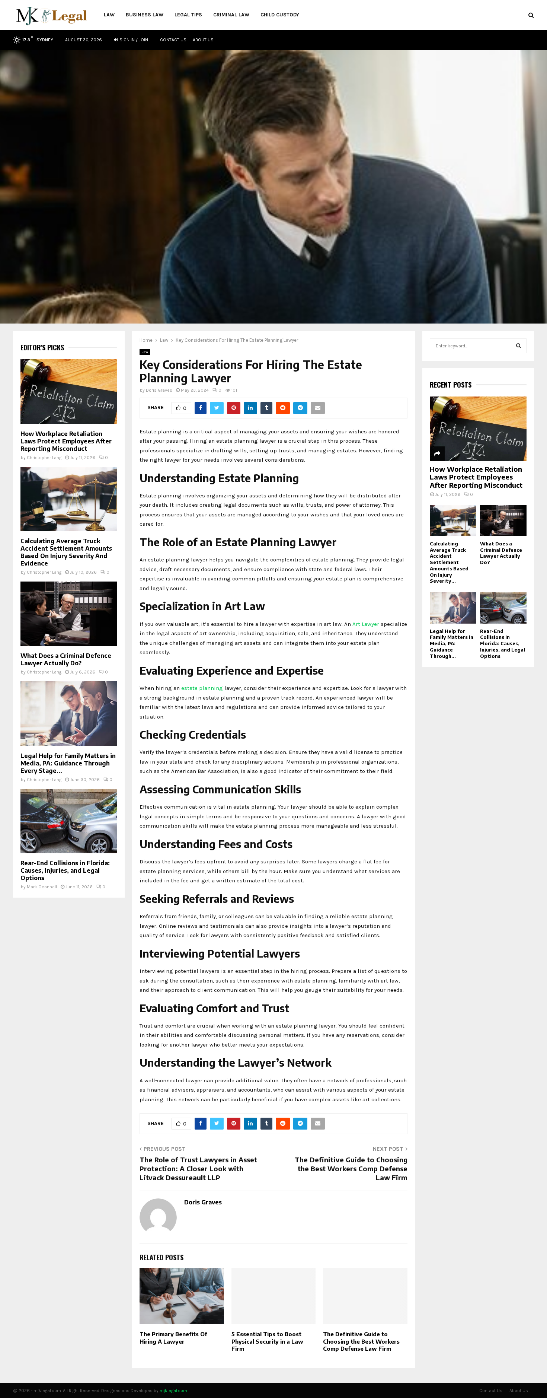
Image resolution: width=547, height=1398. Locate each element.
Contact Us (173, 39)
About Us (203, 39)
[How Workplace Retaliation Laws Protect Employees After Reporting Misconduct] (68, 391)
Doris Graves (159, 390)
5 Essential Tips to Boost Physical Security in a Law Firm (267, 1341)
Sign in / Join (133, 39)
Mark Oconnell (42, 886)
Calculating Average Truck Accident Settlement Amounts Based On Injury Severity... (449, 562)
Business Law (144, 15)
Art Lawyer (365, 624)
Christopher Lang (44, 457)
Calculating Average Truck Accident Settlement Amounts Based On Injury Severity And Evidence (66, 552)
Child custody (279, 15)
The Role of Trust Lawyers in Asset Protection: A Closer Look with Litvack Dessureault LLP (198, 1168)
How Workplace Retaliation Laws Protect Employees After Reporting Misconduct (66, 441)
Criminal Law (231, 15)
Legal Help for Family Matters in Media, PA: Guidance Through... (451, 643)
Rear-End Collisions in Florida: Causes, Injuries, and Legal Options (65, 870)
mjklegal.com (173, 1390)
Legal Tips (188, 15)
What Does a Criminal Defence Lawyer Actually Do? (65, 659)
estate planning (202, 688)
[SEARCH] (519, 345)
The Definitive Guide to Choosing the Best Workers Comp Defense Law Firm (351, 1168)
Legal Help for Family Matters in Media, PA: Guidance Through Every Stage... (68, 763)
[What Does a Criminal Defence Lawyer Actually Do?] (68, 614)
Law (109, 15)
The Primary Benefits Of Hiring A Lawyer (173, 1338)
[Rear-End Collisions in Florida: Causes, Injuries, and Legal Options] (68, 821)
